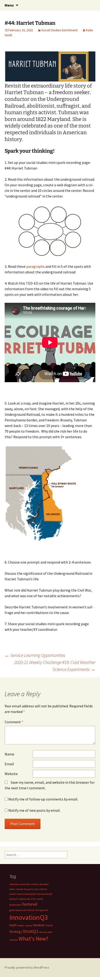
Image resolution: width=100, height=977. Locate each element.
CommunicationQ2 (26, 894)
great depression (18, 910)
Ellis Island (37, 898)
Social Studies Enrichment (59, 30)
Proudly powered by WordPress (27, 967)
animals (35, 884)
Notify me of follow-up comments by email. (43, 799)
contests (13, 898)
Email (9, 764)
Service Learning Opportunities (35, 655)
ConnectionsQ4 (44, 894)
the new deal (45, 932)
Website (11, 773)
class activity (40, 889)
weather (13, 939)
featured (29, 904)
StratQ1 (30, 931)
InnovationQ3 (28, 917)
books (12, 889)
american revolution (19, 884)
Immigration (41, 910)
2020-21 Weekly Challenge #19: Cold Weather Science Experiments (54, 665)
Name (9, 754)
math (13, 925)
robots (20, 925)
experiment (15, 904)
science (28, 925)
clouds (12, 894)
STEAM (49, 925)
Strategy (15, 931)
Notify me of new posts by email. (34, 810)
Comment (14, 722)
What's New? (33, 938)
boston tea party (24, 889)
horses (30, 910)
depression (24, 898)
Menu (9, 5)
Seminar (39, 925)
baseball (44, 884)
